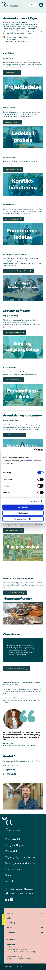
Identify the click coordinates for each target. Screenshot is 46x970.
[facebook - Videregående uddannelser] (7, 890)
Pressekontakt (13, 839)
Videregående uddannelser (20, 863)
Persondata (11, 851)
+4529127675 (11, 774)
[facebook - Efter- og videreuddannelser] (7, 894)
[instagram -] (12, 900)
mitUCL (9, 881)
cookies (29, 461)
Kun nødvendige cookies (23, 519)
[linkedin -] (7, 900)
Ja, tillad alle (23, 507)
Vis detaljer (35, 501)
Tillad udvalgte (23, 513)
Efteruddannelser (15, 869)
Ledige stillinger (14, 845)
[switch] (40, 479)
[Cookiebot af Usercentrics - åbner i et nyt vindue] (34, 449)
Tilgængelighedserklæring (20, 857)
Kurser (9, 875)
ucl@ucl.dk (10, 947)
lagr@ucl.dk (10, 770)
